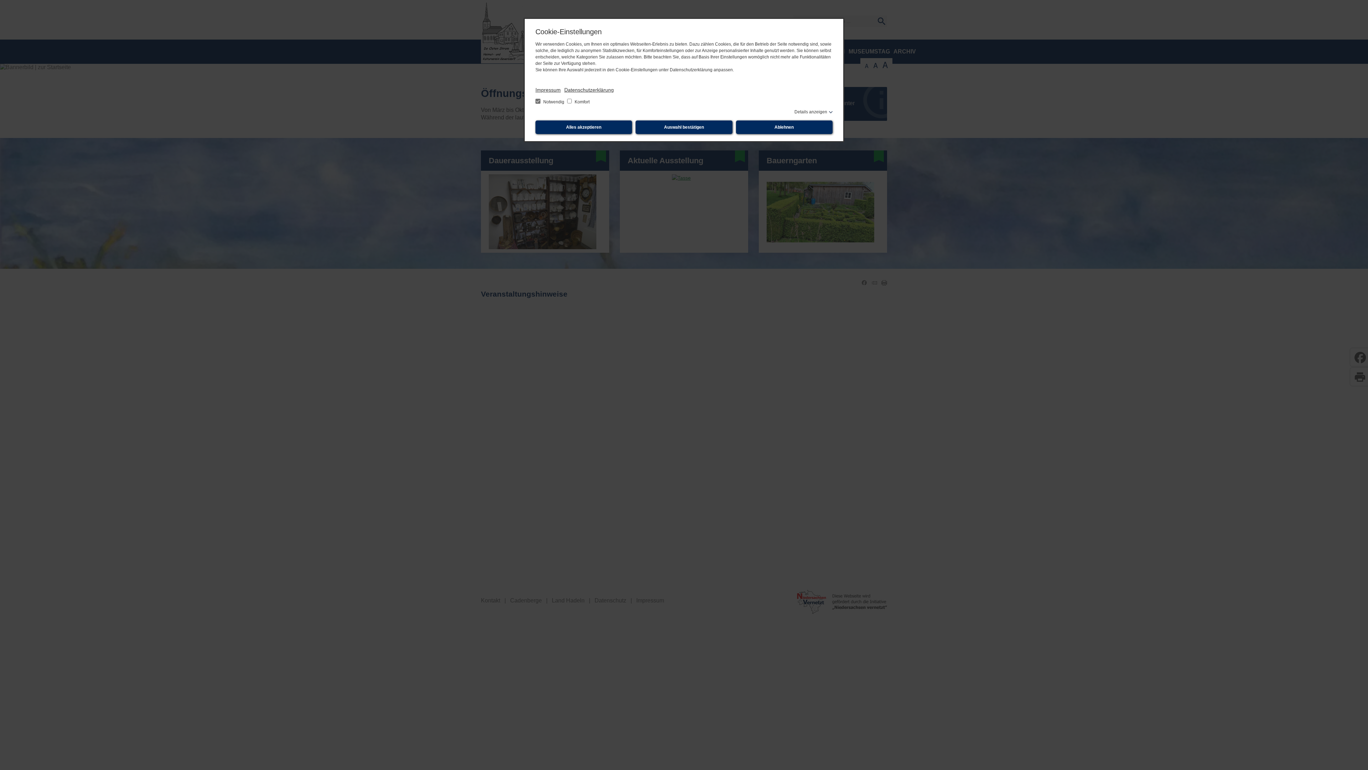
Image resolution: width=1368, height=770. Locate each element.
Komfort (582, 101)
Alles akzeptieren (583, 127)
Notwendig (553, 101)
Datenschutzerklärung (589, 90)
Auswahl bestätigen (684, 127)
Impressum (548, 90)
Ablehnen (784, 127)
